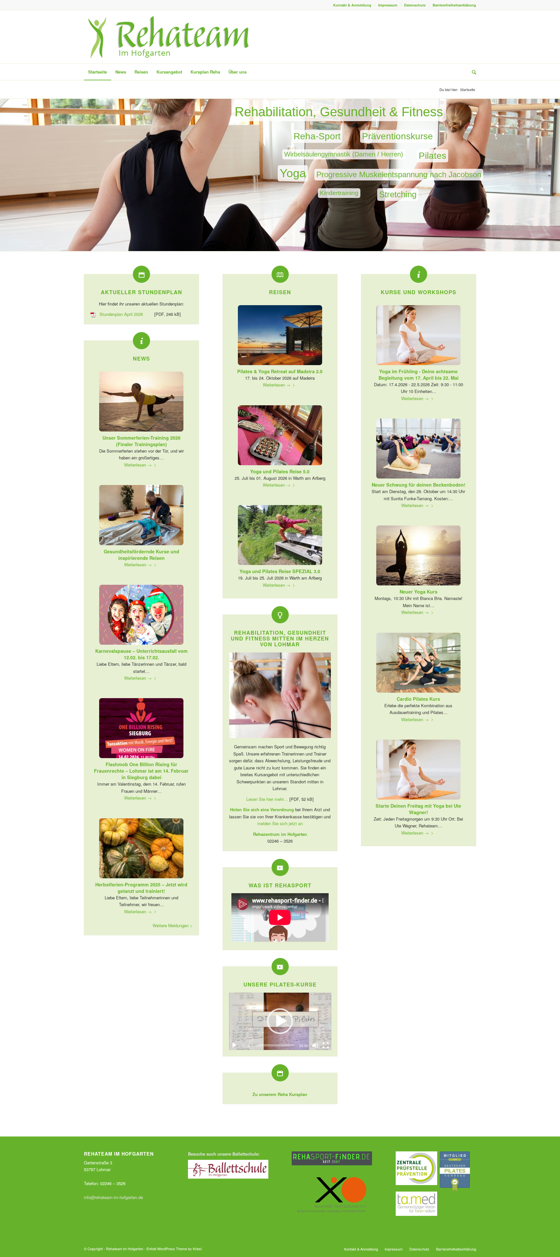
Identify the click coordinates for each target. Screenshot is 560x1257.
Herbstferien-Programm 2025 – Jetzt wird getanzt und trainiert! (141, 887)
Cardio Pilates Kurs (418, 699)
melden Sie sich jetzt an (280, 823)
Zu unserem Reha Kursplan (279, 1094)
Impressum (387, 5)
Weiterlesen (138, 465)
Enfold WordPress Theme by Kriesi (174, 1248)
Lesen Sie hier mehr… (267, 799)
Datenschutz (415, 5)
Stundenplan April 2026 (121, 314)
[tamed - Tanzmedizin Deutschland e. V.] (416, 1214)
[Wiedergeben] (234, 1045)
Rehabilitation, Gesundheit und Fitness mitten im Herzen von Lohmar (280, 638)
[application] (280, 1021)
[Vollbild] (325, 1045)
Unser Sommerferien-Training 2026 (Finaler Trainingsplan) (141, 440)
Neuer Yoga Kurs (419, 591)
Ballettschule (245, 1154)
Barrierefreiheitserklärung (454, 5)
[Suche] (472, 72)
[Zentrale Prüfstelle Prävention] (416, 1183)
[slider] (275, 1045)
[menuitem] (352, 5)
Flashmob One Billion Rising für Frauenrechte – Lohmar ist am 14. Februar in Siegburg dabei (141, 770)
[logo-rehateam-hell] (169, 36)
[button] (280, 1021)
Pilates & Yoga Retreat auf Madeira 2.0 (279, 371)
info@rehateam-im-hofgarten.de (113, 1197)
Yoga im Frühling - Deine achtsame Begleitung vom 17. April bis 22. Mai (419, 374)
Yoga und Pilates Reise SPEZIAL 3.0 (279, 571)
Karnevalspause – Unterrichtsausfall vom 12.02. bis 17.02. (141, 654)
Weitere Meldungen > (172, 925)
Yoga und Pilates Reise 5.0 (279, 471)
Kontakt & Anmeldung (352, 5)
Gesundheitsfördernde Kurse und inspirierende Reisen (141, 554)
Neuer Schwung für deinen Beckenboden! (418, 484)
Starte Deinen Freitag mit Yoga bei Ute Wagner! (418, 808)
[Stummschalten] (315, 1045)
